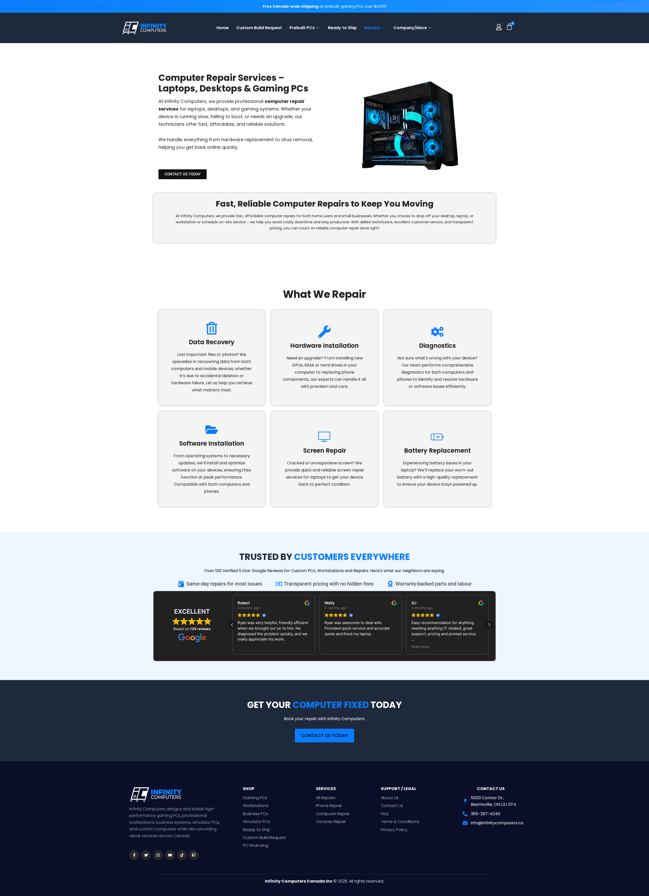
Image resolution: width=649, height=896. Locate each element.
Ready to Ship (342, 28)
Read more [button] (420, 647)
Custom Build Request (259, 28)
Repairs (372, 28)
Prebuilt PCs (302, 28)
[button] (489, 625)
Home (223, 28)
